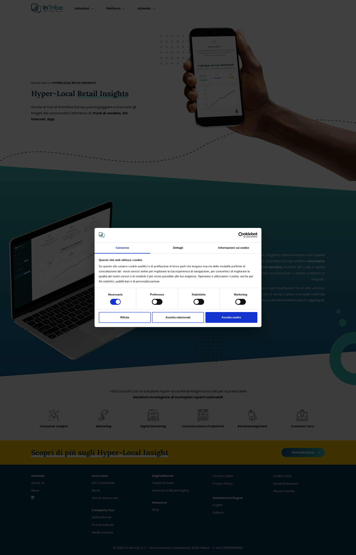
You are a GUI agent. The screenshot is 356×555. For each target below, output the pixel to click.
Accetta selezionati (178, 317)
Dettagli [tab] (178, 247)
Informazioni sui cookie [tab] (233, 247)
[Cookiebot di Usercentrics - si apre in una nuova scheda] (241, 235)
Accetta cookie (231, 317)
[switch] (157, 302)
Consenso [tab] (122, 247)
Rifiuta (124, 317)
